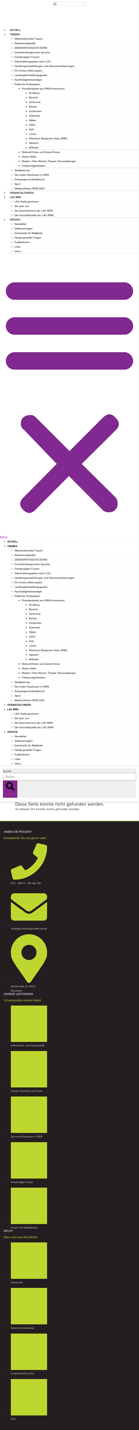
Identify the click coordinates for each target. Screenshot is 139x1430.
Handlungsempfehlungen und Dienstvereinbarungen (44, 66)
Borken (33, 106)
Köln (31, 129)
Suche (7, 771)
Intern (17, 251)
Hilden (32, 120)
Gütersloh (34, 115)
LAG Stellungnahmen (26, 201)
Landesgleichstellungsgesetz (30, 75)
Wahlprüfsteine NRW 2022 (29, 188)
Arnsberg (34, 93)
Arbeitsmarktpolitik (24, 43)
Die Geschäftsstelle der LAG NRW (34, 215)
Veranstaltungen (21, 193)
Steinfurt (34, 143)
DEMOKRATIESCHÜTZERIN (30, 47)
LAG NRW (15, 197)
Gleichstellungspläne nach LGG (32, 61)
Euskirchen (35, 111)
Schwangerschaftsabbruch (29, 179)
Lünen (32, 133)
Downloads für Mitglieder (28, 233)
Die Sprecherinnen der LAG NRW (33, 210)
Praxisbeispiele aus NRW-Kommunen (43, 88)
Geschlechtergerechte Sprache (32, 52)
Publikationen (22, 242)
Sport (17, 183)
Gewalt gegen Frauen (26, 56)
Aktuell (15, 30)
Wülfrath (34, 147)
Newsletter (20, 224)
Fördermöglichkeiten (33, 165)
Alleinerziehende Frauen (28, 38)
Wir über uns (21, 206)
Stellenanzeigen (23, 228)
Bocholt (33, 97)
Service (15, 219)
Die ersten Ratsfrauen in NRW (31, 174)
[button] (69, 396)
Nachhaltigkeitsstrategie (28, 79)
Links (17, 246)
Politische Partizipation (27, 84)
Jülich (32, 124)
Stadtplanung (22, 170)
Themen (15, 34)
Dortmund (34, 102)
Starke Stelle (29, 156)
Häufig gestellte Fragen (27, 237)
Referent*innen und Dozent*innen (41, 152)
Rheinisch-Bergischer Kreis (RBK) (48, 138)
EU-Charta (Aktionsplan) (28, 70)
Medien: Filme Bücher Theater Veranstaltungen (49, 161)
